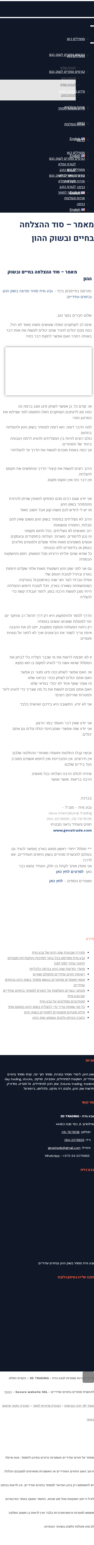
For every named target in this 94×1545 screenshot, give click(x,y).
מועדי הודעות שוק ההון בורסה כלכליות (57, 969)
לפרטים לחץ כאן (70, 872)
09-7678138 (71, 1132)
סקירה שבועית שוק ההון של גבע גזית (58, 952)
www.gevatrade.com (72, 830)
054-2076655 (74, 1140)
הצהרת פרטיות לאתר (47, 1405)
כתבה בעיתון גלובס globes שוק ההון (58, 1017)
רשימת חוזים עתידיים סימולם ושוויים (59, 974)
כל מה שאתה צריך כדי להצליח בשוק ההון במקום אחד (46, 1007)
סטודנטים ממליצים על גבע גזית (62, 1001)
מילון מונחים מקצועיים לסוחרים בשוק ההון (54, 1012)
